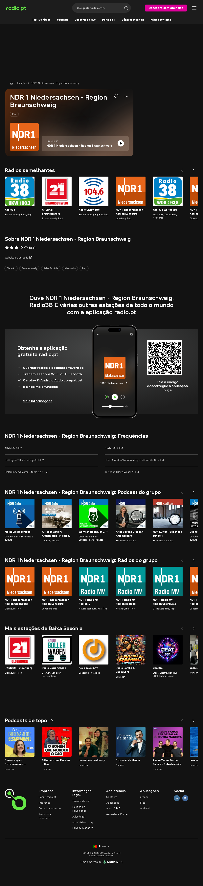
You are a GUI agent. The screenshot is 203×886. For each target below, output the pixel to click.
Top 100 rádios (41, 19)
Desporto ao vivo (85, 19)
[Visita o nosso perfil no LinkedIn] (176, 798)
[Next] (193, 168)
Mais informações (37, 401)
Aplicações (112, 802)
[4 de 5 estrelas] (21, 247)
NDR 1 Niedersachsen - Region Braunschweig (79, 145)
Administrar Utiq (82, 822)
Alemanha (70, 268)
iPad (143, 802)
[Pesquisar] (126, 8)
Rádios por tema (160, 19)
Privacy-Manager (82, 828)
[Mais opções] (126, 96)
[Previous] (182, 168)
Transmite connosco (45, 816)
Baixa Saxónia (50, 268)
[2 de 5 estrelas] (11, 247)
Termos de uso (81, 801)
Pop (14, 114)
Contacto (111, 797)
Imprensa (44, 802)
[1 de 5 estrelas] (7, 247)
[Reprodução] (121, 143)
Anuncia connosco (50, 808)
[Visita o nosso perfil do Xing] (185, 798)
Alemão (11, 268)
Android (145, 808)
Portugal (104, 846)
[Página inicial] (11, 83)
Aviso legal (78, 816)
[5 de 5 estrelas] (26, 247)
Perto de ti (108, 19)
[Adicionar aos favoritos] (116, 96)
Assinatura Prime (116, 814)
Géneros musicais (133, 19)
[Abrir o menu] (194, 8)
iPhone (144, 797)
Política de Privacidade (79, 809)
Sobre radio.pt (47, 797)
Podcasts (62, 19)
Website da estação (16, 257)
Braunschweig (29, 268)
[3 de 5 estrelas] (16, 247)
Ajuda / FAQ (113, 808)
